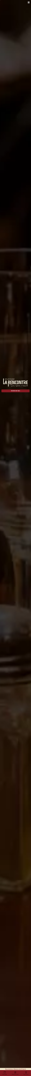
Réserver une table (15, 391)
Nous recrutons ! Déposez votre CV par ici (15, 1069)
